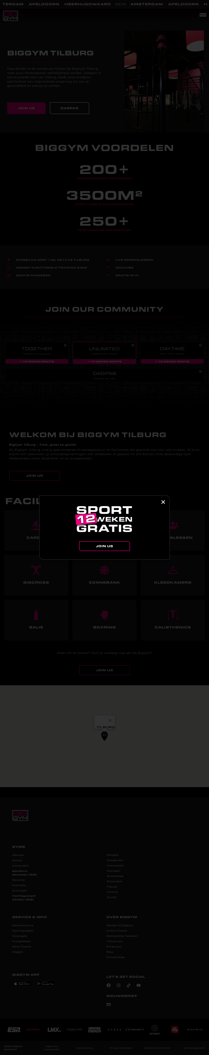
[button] (163, 502)
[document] (104, 527)
